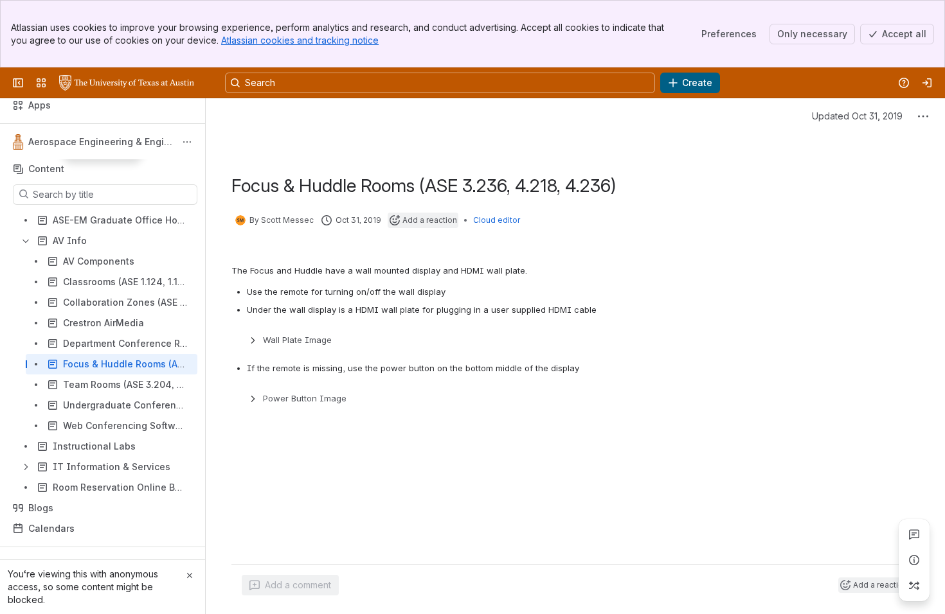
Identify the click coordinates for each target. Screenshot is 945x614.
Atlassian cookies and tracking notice (300, 40)
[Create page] (914, 585)
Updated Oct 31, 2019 (857, 115)
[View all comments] (914, 534)
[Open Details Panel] (914, 560)
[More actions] (187, 142)
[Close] (189, 575)
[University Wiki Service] (127, 83)
